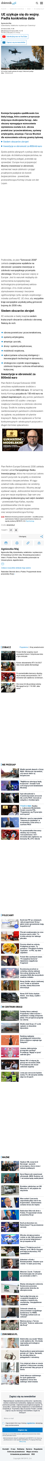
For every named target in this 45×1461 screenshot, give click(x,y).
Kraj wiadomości (37, 647)
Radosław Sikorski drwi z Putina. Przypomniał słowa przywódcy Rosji (21, 573)
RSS (33, 1454)
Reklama (20, 1449)
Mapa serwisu (32, 1452)
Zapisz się (22, 1430)
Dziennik (3, 9)
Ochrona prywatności (16, 1452)
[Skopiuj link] (28, 543)
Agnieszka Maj (18, 24)
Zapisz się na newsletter (15, 42)
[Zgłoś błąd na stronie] (39, 543)
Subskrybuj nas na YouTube (16, 37)
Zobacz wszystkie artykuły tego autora (16, 568)
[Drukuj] (17, 543)
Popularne (24, 647)
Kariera (29, 1449)
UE (11, 530)
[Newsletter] (6, 543)
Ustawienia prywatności (20, 1454)
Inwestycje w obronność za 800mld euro (22, 146)
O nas (13, 1449)
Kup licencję (30, 521)
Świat (28, 9)
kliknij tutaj (22, 1441)
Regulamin (38, 1449)
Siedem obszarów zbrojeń (16, 141)
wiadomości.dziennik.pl (17, 9)
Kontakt (6, 1449)
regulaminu (31, 1423)
